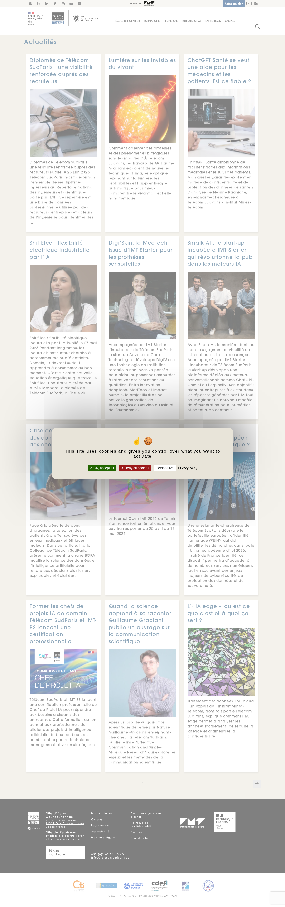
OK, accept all (103, 468)
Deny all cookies (136, 468)
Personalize (165, 468)
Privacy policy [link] (187, 468)
